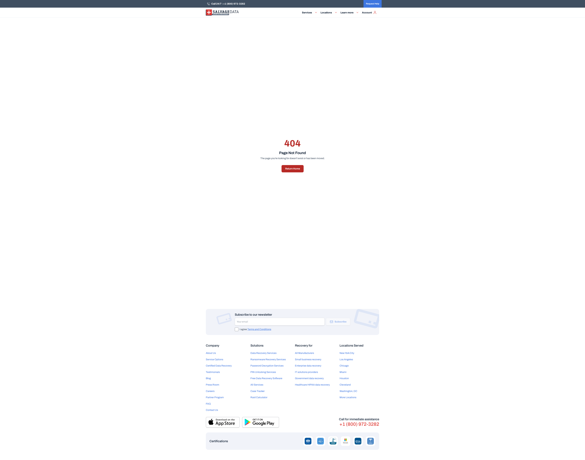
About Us (211, 353)
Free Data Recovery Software (266, 378)
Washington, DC (348, 391)
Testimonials (213, 372)
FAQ (208, 403)
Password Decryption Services (267, 365)
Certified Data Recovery (219, 365)
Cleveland (345, 384)
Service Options (214, 359)
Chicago (344, 365)
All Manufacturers (304, 353)
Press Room (212, 384)
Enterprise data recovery (308, 365)
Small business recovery (308, 359)
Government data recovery (309, 378)
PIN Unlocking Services (263, 372)
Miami (343, 372)
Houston (344, 378)
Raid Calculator (258, 397)
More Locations (348, 397)
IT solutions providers (306, 372)
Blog (208, 378)
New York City (347, 353)
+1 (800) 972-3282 (359, 424)
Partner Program (215, 397)
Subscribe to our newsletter (253, 314)
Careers (210, 391)
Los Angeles (346, 359)
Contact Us (212, 410)
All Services (256, 384)
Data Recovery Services (263, 353)
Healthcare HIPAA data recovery (312, 384)
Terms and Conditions (259, 329)
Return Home (292, 168)
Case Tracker (257, 391)
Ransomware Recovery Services (268, 359)
